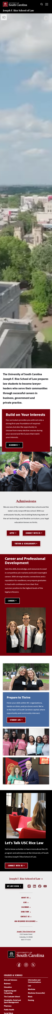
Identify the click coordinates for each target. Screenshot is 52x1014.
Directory (25, 912)
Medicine (31, 990)
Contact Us (25, 916)
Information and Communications (34, 981)
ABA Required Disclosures (25, 921)
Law (29, 986)
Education (8, 987)
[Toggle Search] (42, 4)
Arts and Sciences (10, 980)
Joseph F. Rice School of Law (18, 10)
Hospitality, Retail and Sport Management (12, 1001)
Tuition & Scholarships (25, 543)
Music (30, 997)
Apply (12, 533)
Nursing (31, 1000)
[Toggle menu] (46, 4)
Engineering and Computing (10, 992)
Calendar (25, 907)
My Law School (13, 886)
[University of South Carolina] (26, 954)
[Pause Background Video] (46, 18)
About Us (25, 898)
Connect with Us (33, 533)
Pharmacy (7, 1006)
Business (7, 984)
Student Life (15, 720)
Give (25, 902)
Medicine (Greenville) (36, 993)
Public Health (9, 1010)
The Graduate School (12, 997)
